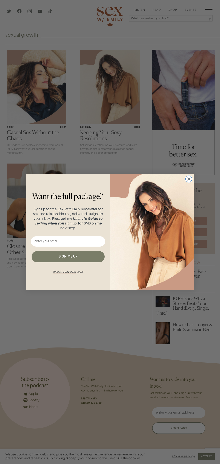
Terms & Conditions (64, 272)
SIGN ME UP (68, 256)
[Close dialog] (189, 179)
